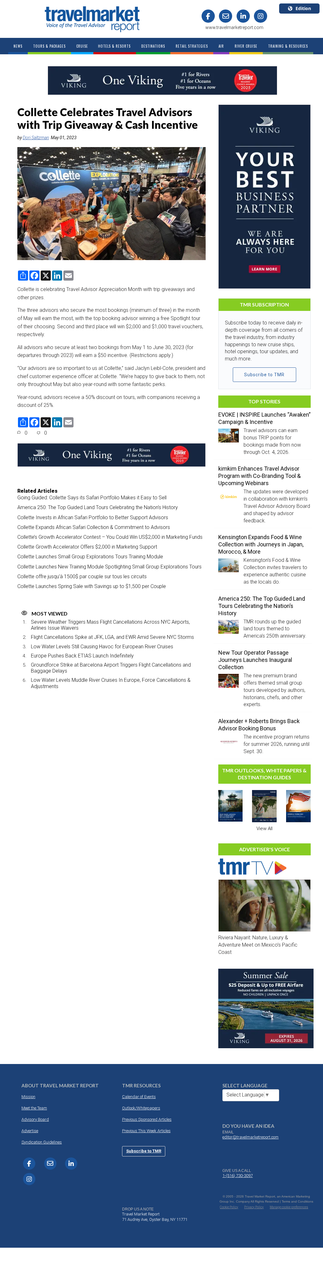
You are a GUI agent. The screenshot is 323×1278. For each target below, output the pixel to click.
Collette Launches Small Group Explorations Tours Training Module (90, 557)
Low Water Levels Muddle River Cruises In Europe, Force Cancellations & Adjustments (111, 683)
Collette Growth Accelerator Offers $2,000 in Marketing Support (87, 547)
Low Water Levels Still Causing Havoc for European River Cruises (102, 647)
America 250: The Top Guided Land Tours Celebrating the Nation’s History (97, 507)
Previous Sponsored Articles (147, 1119)
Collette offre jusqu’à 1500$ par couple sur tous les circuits (82, 577)
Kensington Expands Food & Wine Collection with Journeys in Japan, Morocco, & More (260, 544)
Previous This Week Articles (146, 1130)
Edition (303, 8)
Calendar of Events (139, 1096)
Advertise (29, 1130)
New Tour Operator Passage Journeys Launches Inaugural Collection (255, 659)
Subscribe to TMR (264, 374)
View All (264, 828)
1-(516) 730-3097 (237, 1175)
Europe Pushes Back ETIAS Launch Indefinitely (82, 656)
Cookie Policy (229, 1207)
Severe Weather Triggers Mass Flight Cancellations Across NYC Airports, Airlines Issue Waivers (110, 625)
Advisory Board (35, 1119)
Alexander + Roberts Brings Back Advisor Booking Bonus (259, 725)
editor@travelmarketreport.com (250, 1137)
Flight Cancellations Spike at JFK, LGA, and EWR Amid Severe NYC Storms (112, 637)
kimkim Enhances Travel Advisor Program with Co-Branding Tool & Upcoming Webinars (259, 475)
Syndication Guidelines (41, 1142)
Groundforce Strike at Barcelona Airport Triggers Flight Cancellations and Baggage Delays (111, 668)
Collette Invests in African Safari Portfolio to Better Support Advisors (92, 517)
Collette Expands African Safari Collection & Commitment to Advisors (93, 527)
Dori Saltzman (36, 137)
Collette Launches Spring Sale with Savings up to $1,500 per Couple (91, 586)
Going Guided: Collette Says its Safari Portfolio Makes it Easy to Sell (92, 498)
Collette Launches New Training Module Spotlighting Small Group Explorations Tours (109, 567)
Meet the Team (34, 1108)
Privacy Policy (254, 1207)
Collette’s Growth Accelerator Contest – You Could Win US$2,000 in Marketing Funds (110, 537)
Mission (28, 1096)
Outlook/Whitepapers (141, 1108)
